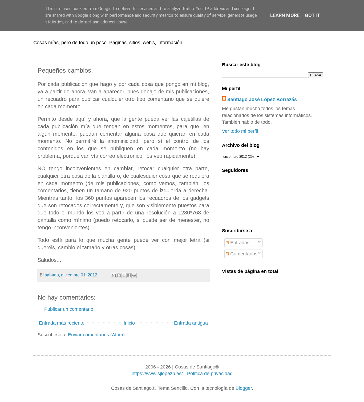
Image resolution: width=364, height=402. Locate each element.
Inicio (129, 323)
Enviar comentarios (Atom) (96, 334)
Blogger (244, 388)
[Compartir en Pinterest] (134, 275)
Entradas (239, 242)
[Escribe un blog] (119, 275)
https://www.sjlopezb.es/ (157, 373)
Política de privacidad (210, 373)
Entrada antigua (191, 323)
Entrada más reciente (61, 323)
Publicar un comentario (68, 309)
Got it (312, 15)
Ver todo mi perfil (240, 131)
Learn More (285, 15)
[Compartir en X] (124, 275)
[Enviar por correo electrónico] (113, 275)
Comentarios (243, 253)
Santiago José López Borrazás (262, 99)
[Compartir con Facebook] (129, 275)
